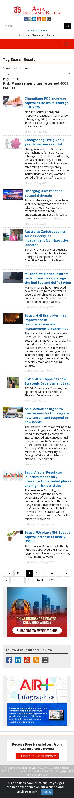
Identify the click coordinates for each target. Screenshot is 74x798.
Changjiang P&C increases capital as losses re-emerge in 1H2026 (46, 102)
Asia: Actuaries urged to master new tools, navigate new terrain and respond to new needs (47, 415)
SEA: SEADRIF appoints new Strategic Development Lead (47, 381)
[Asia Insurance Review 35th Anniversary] (37, 10)
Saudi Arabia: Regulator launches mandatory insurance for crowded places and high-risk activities (48, 479)
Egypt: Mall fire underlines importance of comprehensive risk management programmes (46, 322)
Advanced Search (37, 30)
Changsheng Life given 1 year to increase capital (44, 142)
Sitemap (51, 35)
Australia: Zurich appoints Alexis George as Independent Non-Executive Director (47, 238)
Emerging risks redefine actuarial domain (44, 193)
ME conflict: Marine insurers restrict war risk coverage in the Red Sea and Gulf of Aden (48, 278)
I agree (47, 791)
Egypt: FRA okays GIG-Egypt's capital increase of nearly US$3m (47, 536)
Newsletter (38, 35)
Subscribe (23, 35)
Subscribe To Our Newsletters (37, 756)
